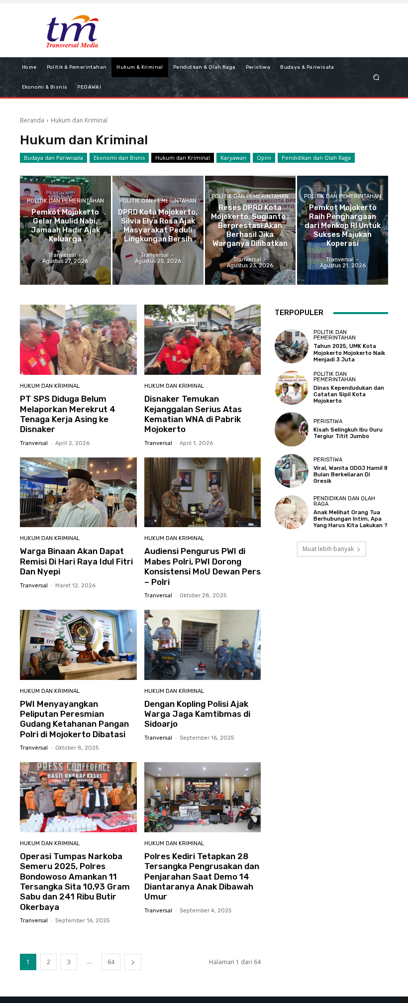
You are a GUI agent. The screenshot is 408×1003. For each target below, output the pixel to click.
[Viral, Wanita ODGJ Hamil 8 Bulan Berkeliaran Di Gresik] (291, 471)
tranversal (34, 443)
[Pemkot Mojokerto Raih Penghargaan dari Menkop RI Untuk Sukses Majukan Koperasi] (342, 230)
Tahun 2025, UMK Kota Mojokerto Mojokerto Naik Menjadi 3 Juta (349, 352)
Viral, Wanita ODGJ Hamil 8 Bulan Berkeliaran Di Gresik (350, 474)
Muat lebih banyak (328, 549)
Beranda (32, 120)
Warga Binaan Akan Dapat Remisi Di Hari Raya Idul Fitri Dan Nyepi (76, 561)
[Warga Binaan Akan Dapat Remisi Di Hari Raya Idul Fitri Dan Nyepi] (78, 492)
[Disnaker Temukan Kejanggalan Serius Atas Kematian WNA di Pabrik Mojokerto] (202, 340)
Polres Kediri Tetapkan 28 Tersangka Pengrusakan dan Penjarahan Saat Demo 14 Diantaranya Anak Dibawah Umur (201, 876)
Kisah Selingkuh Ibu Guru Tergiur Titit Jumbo (348, 433)
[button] (376, 77)
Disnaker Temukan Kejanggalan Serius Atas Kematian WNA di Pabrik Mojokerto (193, 414)
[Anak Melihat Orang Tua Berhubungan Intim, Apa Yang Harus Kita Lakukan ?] (291, 512)
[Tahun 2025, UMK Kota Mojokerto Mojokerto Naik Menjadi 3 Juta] (291, 346)
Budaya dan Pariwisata (53, 157)
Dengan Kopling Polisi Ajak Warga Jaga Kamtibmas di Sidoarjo (197, 714)
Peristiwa (327, 421)
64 (110, 962)
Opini (264, 157)
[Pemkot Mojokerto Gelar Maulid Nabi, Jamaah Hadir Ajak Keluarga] (65, 230)
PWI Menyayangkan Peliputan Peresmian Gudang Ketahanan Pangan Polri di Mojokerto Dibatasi (74, 719)
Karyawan (233, 157)
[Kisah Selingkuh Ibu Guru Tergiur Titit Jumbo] (291, 429)
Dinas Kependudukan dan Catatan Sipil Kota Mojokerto (348, 394)
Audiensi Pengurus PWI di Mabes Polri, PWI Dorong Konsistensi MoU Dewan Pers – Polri (202, 566)
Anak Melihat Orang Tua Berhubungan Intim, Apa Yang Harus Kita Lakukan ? (350, 519)
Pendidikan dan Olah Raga (316, 157)
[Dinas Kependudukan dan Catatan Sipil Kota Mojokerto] (291, 388)
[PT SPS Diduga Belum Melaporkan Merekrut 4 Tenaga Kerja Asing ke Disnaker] (78, 340)
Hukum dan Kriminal (182, 157)
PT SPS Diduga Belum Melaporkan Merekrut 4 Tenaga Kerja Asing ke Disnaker (67, 414)
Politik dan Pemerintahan (65, 201)
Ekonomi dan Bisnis (119, 157)
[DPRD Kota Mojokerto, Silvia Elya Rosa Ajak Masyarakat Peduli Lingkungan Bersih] (158, 230)
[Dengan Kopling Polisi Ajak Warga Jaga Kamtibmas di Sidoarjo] (202, 645)
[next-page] (132, 962)
